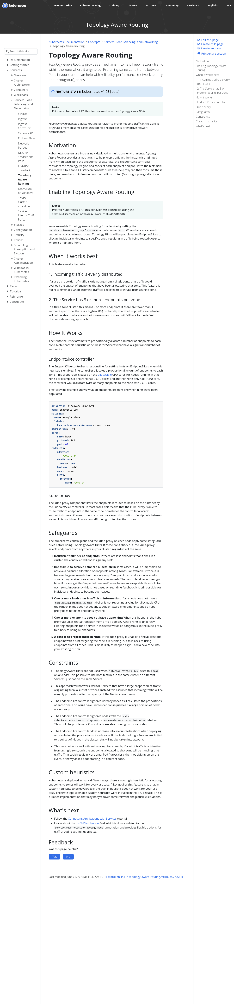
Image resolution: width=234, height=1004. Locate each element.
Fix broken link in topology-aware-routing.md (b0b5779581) (144, 877)
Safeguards (203, 112)
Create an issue (211, 48)
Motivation (202, 61)
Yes (54, 857)
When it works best (207, 75)
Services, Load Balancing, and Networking (131, 42)
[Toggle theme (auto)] (229, 5)
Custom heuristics (207, 121)
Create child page (212, 44)
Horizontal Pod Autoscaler (105, 754)
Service (108, 162)
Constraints (203, 116)
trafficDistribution (87, 823)
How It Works (204, 97)
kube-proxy (204, 107)
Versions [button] (192, 5)
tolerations (133, 731)
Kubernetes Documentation (66, 42)
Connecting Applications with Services (92, 818)
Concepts (94, 42)
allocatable (105, 374)
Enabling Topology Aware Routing (211, 68)
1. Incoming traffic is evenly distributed (213, 82)
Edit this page (210, 40)
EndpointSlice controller (211, 102)
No (68, 857)
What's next (203, 126)
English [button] (212, 5)
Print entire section (213, 53)
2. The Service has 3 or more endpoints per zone (212, 91)
